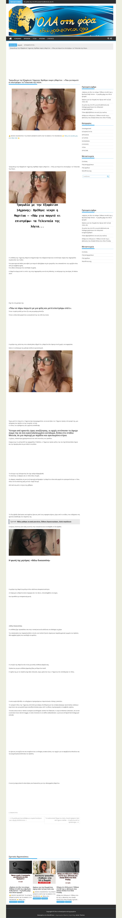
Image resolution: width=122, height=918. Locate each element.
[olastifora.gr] (61, 35)
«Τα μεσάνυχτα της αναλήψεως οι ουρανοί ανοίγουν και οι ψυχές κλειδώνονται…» (25, 819)
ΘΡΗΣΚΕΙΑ (27, 38)
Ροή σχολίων (86, 168)
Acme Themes (80, 915)
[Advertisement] (44, 64)
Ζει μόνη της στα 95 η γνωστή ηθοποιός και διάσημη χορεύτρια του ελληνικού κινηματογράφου (95, 107)
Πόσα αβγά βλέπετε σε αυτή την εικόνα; (37, 2)
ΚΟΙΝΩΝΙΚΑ (17, 38)
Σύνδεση (84, 161)
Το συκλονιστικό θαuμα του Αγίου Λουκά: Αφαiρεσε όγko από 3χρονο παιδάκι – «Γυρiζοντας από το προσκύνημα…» (62, 820)
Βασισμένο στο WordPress (45, 915)
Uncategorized (86, 128)
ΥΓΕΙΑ (34, 38)
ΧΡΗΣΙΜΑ (42, 38)
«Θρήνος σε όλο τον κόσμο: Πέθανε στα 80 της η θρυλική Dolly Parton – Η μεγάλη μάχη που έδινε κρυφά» (97, 94)
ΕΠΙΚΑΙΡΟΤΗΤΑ (14, 812)
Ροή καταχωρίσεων (88, 164)
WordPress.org (86, 171)
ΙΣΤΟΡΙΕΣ (85, 138)
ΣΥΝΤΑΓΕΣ (51, 38)
